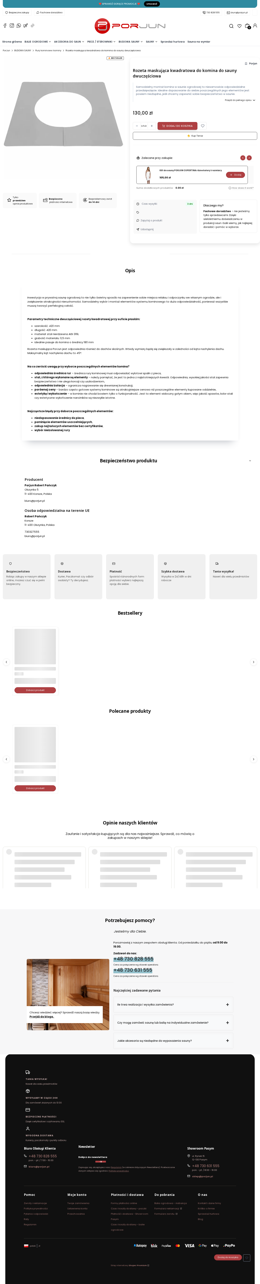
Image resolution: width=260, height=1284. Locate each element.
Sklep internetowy (129, 1265)
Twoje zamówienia (78, 1203)
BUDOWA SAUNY (22, 50)
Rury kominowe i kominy (48, 50)
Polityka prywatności (36, 1208)
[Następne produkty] (253, 661)
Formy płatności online (124, 1203)
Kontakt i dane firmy (209, 1203)
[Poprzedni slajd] (242, 157)
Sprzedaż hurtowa (208, 1214)
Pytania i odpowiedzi (36, 1214)
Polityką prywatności (119, 1170)
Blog (200, 1219)
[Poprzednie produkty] (6, 661)
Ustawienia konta (77, 1208)
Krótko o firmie (206, 1208)
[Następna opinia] (253, 858)
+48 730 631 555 (132, 970)
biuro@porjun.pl (239, 12)
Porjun (253, 63)
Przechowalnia (76, 1214)
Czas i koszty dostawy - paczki (128, 1208)
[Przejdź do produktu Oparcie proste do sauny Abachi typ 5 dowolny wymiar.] (35, 649)
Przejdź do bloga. (42, 1017)
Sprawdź (151, 3)
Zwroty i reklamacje (35, 1203)
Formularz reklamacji (167, 1208)
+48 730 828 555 (133, 958)
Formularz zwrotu (164, 1214)
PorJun (6, 50)
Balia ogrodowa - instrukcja (170, 1203)
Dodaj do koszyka (179, 126)
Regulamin (116, 1167)
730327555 (32, 532)
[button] (203, 126)
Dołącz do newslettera (92, 1157)
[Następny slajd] (249, 157)
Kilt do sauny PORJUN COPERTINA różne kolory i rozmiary (191, 170)
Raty (26, 1219)
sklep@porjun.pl (202, 1176)
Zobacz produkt (35, 690)
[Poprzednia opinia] (6, 858)
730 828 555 (213, 12)
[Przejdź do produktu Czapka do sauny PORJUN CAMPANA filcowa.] (35, 747)
